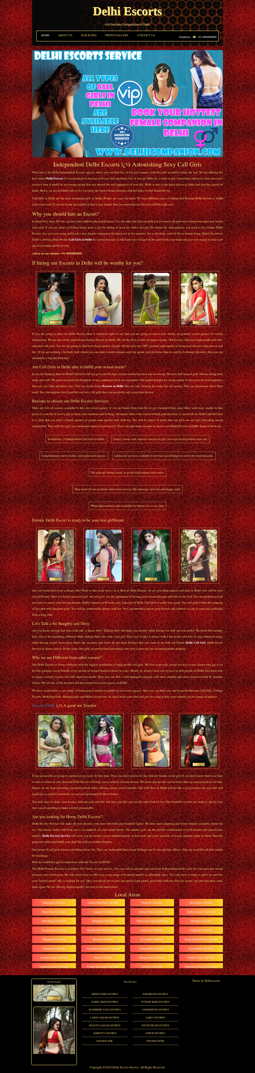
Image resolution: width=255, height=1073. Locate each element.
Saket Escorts (155, 1017)
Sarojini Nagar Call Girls (54, 957)
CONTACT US (146, 35)
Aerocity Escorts (105, 1033)
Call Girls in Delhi (80, 239)
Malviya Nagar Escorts (104, 1025)
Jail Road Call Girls (152, 966)
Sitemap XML (104, 1041)
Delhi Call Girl (195, 642)
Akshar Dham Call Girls (152, 911)
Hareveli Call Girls (152, 902)
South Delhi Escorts (155, 1025)
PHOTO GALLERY (117, 35)
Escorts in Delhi (113, 386)
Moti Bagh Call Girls (200, 902)
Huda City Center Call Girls (152, 921)
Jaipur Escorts (155, 1033)
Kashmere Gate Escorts (105, 1009)
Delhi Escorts (127, 11)
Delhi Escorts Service (56, 835)
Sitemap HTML (155, 1041)
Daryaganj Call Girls (54, 902)
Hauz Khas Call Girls (54, 911)
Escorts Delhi (43, 705)
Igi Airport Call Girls (152, 939)
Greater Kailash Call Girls (54, 966)
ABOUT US (65, 35)
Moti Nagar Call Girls (54, 921)
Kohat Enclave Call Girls (201, 911)
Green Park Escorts (104, 994)
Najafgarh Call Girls (201, 930)
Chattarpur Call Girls (53, 948)
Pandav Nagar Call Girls (201, 957)
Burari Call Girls (103, 957)
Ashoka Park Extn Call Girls (103, 902)
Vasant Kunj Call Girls (53, 930)
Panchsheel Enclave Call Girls (201, 966)
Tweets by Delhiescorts (206, 981)
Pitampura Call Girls (54, 939)
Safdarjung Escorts (155, 1009)
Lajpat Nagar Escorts (104, 1017)
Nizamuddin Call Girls (201, 948)
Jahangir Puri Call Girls (152, 957)
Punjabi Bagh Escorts (155, 1001)
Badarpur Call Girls (103, 921)
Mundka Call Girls (201, 921)
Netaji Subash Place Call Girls (201, 939)
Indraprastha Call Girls (152, 948)
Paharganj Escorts (155, 994)
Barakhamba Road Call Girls (103, 930)
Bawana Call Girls (103, 939)
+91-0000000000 (206, 37)
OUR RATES (89, 35)
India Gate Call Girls (152, 930)
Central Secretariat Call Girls (103, 966)
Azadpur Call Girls (103, 911)
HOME (45, 35)
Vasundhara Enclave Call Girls (103, 948)
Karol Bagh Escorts (104, 1001)
